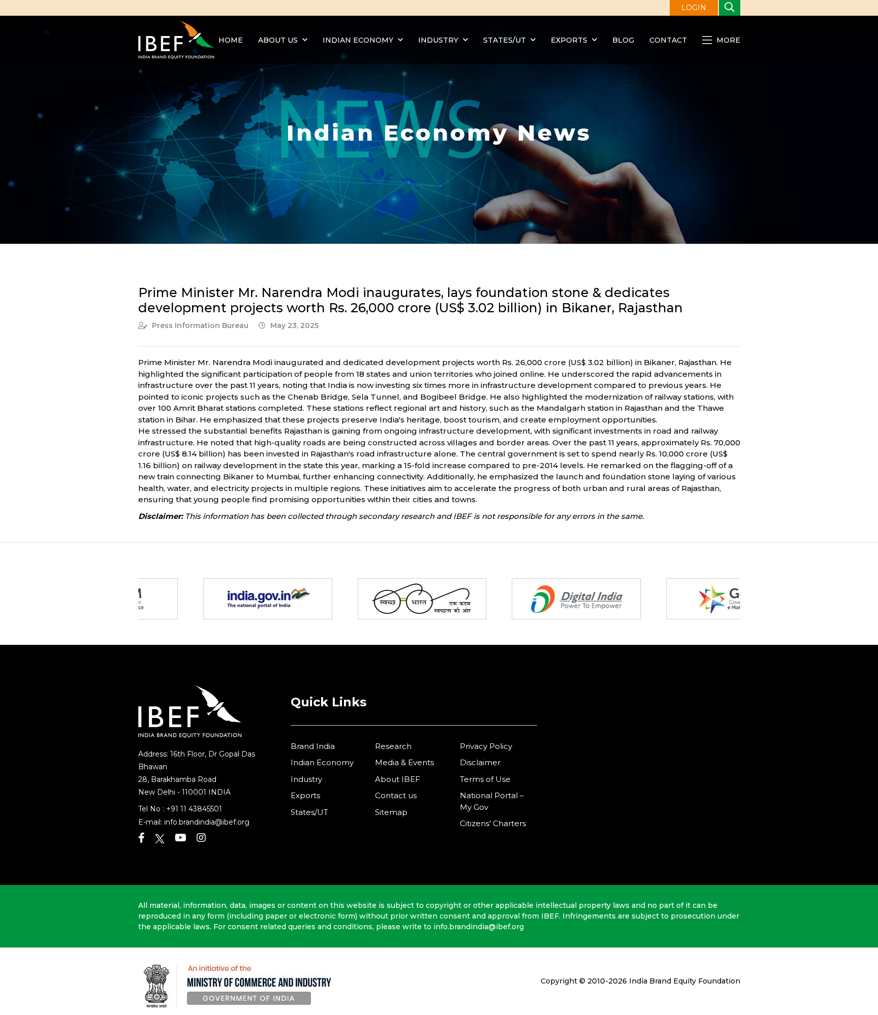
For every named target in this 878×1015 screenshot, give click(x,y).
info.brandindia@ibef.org (206, 822)
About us (278, 40)
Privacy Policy (486, 746)
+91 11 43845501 (194, 808)
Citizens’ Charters (493, 823)
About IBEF (397, 779)
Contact (668, 40)
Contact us (396, 795)
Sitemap (391, 812)
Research (393, 746)
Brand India (313, 746)
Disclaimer (480, 762)
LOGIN (693, 7)
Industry (439, 40)
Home (230, 40)
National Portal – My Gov (492, 801)
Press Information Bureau (200, 325)
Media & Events (404, 762)
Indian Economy (358, 40)
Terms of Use (485, 779)
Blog (623, 40)
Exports (569, 40)
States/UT (504, 40)
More (727, 40)
